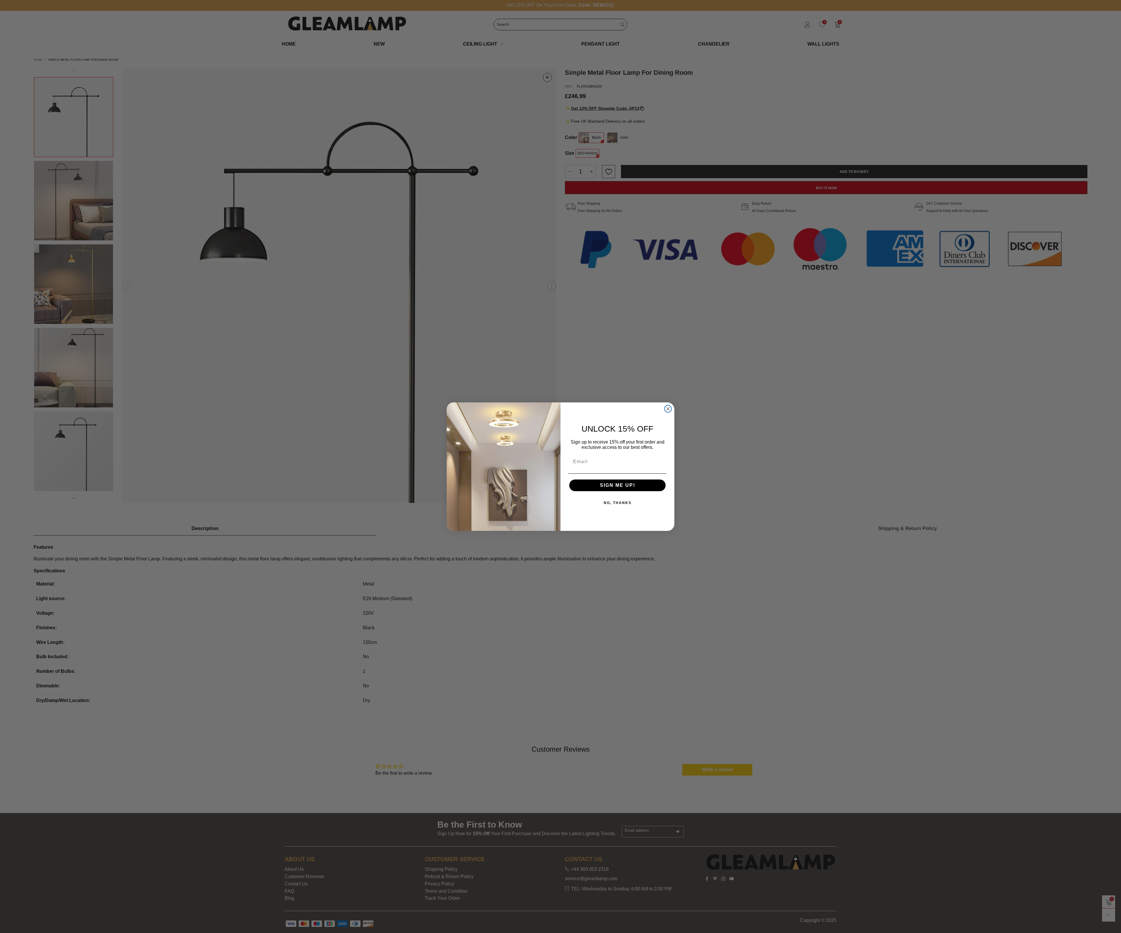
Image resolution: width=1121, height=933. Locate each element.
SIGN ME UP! (617, 485)
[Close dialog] (667, 408)
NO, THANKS (617, 503)
